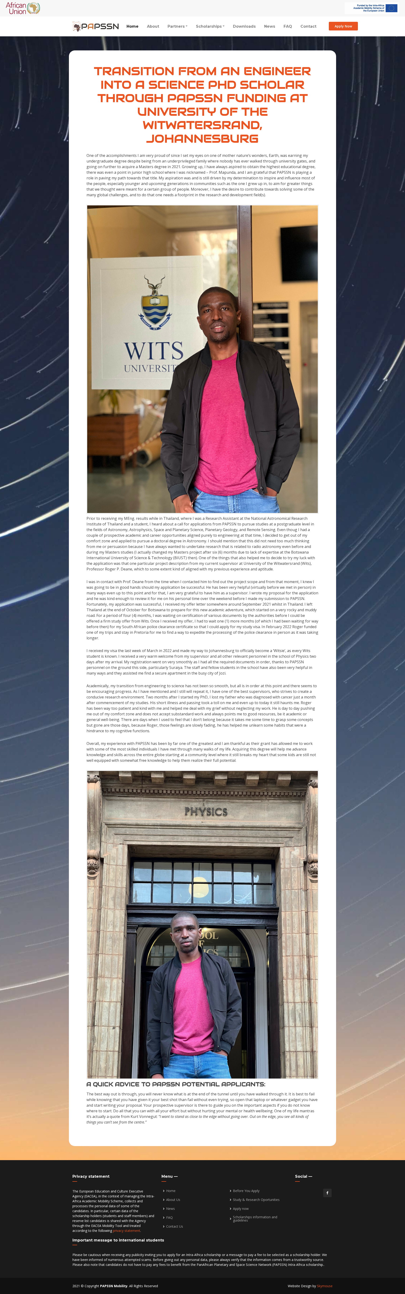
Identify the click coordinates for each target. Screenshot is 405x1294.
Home (133, 26)
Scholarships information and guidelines (255, 1218)
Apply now (241, 1208)
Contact (308, 26)
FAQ (288, 26)
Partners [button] (176, 26)
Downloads (244, 26)
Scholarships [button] (209, 26)
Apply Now (343, 26)
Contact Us (174, 1226)
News (269, 26)
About (153, 26)
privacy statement (126, 1230)
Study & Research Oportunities (256, 1199)
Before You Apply (246, 1190)
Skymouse (325, 1286)
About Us (173, 1199)
